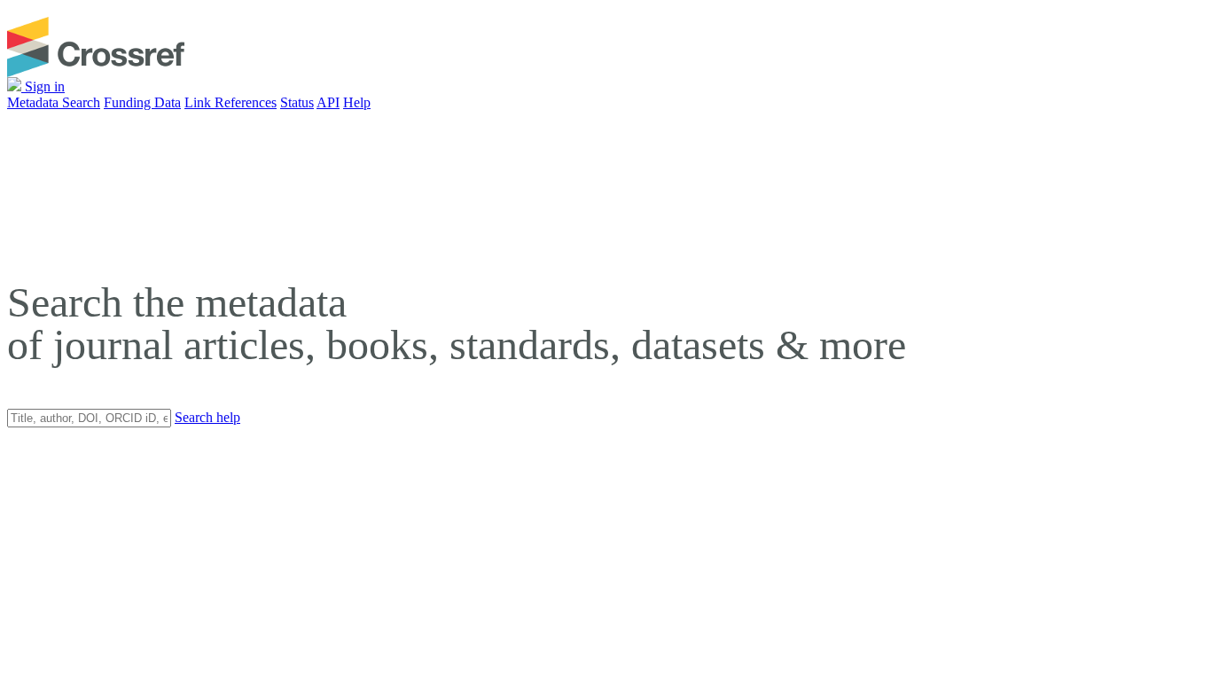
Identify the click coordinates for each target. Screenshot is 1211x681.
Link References (230, 102)
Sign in (43, 86)
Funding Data (142, 102)
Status (297, 102)
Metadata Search (53, 102)
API (328, 102)
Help (357, 102)
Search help (207, 417)
